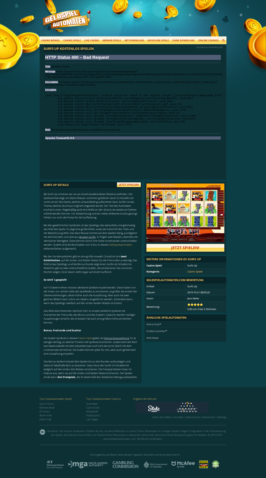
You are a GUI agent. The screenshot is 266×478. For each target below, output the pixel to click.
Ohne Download (183, 40)
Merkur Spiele (112, 40)
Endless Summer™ (156, 331)
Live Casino (91, 40)
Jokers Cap (45, 419)
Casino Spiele (72, 40)
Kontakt (178, 417)
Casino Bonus (50, 40)
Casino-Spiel (85, 338)
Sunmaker (92, 403)
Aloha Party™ (153, 324)
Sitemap (221, 417)
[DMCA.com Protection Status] (215, 467)
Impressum (208, 417)
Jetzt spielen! (185, 247)
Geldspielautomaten (120, 244)
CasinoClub (92, 407)
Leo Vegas (92, 419)
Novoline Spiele (158, 40)
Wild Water (152, 338)
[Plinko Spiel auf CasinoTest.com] (181, 407)
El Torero (45, 411)
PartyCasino (93, 415)
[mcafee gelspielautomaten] (183, 467)
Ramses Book (47, 407)
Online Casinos (208, 40)
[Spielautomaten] (67, 23)
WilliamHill (92, 411)
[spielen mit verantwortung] (203, 467)
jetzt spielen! (129, 184)
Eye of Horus (47, 403)
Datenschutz (192, 417)
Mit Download (134, 40)
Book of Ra (46, 415)
